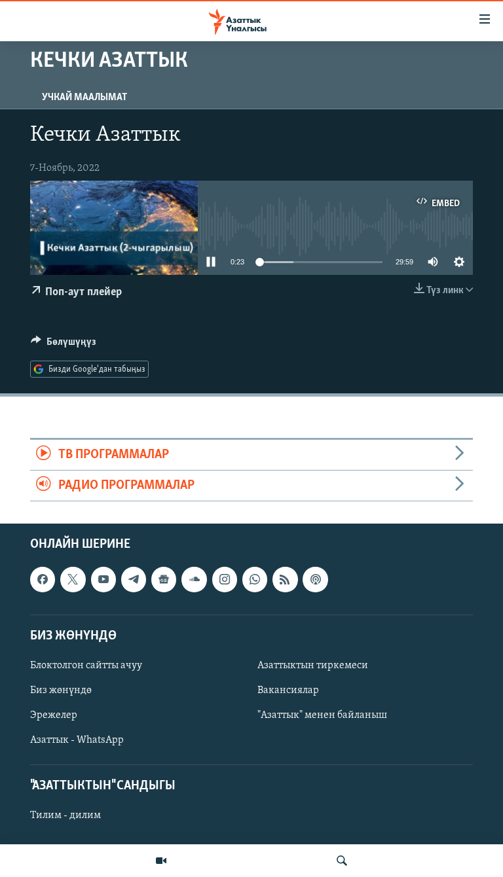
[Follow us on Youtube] (103, 579)
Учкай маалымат (84, 97)
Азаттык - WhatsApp (77, 740)
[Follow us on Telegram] (133, 579)
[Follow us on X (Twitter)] (72, 579)
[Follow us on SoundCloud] (193, 579)
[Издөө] (342, 860)
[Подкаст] (315, 579)
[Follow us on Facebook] (42, 579)
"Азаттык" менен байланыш (322, 715)
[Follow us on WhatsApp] (254, 579)
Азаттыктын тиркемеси (312, 665)
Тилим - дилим (65, 816)
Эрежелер (53, 715)
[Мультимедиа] (161, 860)
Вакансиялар (288, 690)
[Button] (63, 344)
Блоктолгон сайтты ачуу (86, 665)
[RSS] (284, 579)
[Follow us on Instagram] (224, 579)
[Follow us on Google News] (163, 579)
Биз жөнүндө (61, 690)
